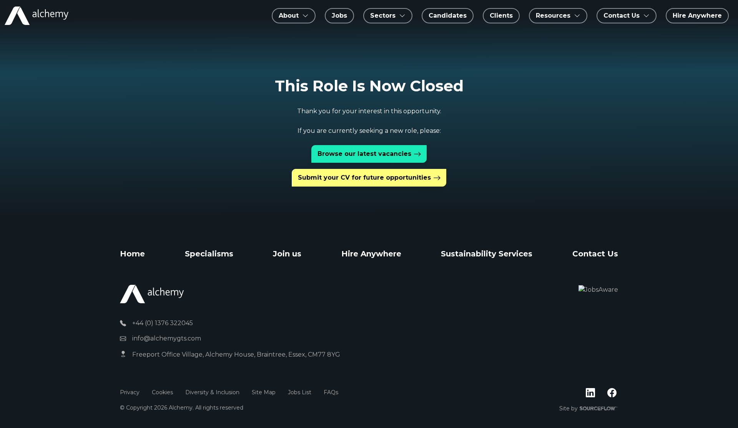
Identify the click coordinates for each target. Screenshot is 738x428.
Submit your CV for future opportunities (364, 177)
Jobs (339, 15)
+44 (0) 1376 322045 (162, 323)
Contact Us (595, 253)
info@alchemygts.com (166, 338)
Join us (287, 253)
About (289, 15)
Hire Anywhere (697, 15)
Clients (501, 15)
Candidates (448, 15)
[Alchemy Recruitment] (36, 16)
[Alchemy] (152, 293)
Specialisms (209, 253)
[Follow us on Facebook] (612, 393)
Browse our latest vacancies (364, 153)
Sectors (383, 15)
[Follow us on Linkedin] (590, 393)
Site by (588, 409)
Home (132, 253)
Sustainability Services (486, 253)
